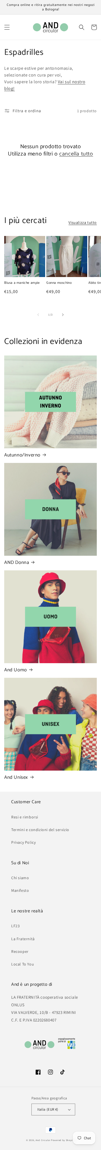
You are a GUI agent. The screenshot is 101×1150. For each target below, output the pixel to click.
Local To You (22, 964)
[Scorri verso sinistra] (38, 315)
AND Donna (16, 562)
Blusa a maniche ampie (22, 283)
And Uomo (15, 670)
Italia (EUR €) (47, 1109)
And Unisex (16, 777)
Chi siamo (20, 877)
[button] (7, 27)
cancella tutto (76, 154)
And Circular (43, 1140)
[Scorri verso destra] (63, 315)
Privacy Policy (23, 842)
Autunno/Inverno (22, 455)
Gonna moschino (59, 283)
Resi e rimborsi (24, 817)
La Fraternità (23, 938)
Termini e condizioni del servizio (40, 829)
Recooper (20, 951)
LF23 (15, 925)
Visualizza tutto (82, 222)
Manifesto (20, 890)
